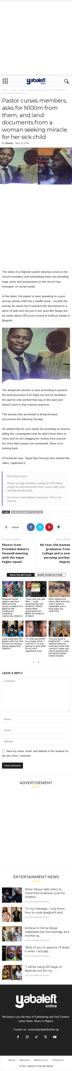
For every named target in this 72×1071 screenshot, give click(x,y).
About (12, 1060)
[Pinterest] (49, 527)
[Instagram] (27, 1037)
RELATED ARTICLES (20, 574)
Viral (13, 90)
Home (4, 90)
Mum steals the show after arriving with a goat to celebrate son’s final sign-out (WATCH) (59, 605)
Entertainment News (37, 902)
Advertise (25, 1060)
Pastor (38, 512)
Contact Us (58, 1060)
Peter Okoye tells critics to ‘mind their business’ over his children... (45, 893)
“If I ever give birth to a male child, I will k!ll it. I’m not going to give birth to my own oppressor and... (35, 644)
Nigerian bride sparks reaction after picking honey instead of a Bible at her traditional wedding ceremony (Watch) (12, 607)
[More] (58, 527)
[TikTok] (36, 1037)
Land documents (21, 512)
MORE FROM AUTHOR (49, 574)
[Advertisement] (36, 38)
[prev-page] (34, 662)
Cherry (9, 143)
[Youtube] (54, 1037)
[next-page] (38, 662)
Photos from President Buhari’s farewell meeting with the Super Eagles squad (15, 553)
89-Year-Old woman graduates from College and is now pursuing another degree (55, 553)
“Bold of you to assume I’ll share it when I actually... (47, 949)
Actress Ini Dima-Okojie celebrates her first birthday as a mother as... (47, 932)
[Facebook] (31, 527)
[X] (40, 527)
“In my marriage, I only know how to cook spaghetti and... (45, 910)
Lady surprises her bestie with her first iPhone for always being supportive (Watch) (12, 643)
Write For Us (41, 1060)
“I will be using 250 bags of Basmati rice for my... (43, 968)
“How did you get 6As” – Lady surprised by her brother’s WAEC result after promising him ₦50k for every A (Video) (35, 607)
